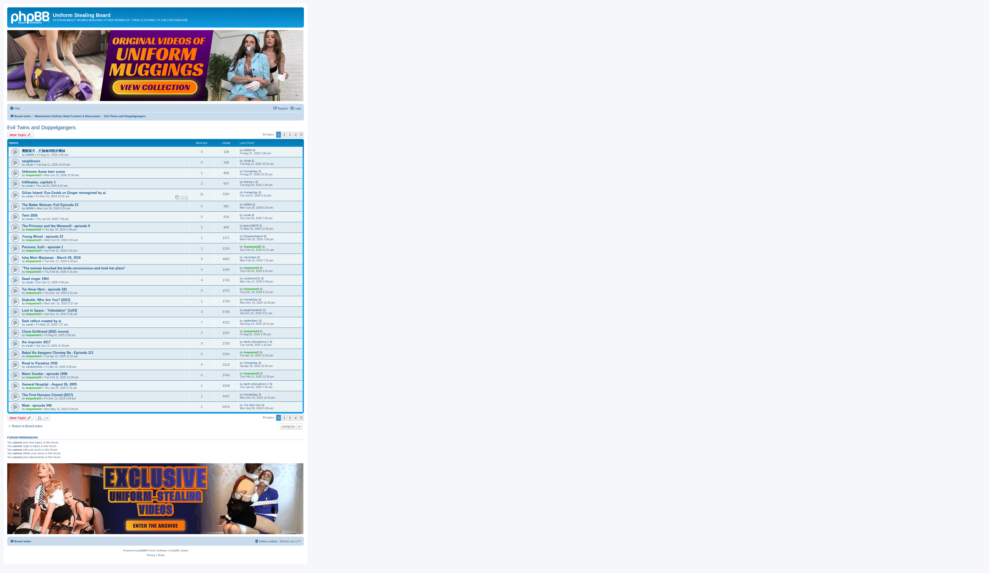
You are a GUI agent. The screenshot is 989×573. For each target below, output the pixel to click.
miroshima (250, 257)
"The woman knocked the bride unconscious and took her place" (73, 268)
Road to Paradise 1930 (39, 363)
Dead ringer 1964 (35, 279)
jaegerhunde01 (253, 310)
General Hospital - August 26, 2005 (49, 384)
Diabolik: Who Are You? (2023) (46, 300)
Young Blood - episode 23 (42, 236)
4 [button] (295, 134)
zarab (29, 164)
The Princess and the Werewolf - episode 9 (56, 226)
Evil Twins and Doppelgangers (41, 127)
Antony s (249, 181)
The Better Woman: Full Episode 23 (50, 205)
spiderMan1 (251, 320)
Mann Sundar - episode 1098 (44, 374)
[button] (301, 135)
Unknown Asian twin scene (43, 172)
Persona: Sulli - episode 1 (42, 247)
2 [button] (284, 134)
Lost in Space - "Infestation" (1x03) (49, 310)
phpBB (142, 550)
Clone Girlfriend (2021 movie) (45, 331)
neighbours (31, 161)
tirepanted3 (33, 175)
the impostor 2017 (36, 342)
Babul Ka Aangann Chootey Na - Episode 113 (57, 353)
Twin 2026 (30, 215)
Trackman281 (252, 246)
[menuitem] (15, 108)
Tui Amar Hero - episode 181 (44, 289)
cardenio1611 (252, 278)
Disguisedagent (253, 236)
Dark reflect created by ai (41, 321)
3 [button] (290, 134)
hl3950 (30, 154)
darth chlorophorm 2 (256, 341)
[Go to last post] (254, 150)
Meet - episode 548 (37, 405)
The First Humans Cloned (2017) (47, 395)
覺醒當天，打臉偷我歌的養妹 (43, 151)
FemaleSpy (251, 171)
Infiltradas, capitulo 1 (39, 182)
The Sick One (252, 405)
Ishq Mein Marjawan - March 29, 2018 (51, 258)
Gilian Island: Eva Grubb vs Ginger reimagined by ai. (64, 193)
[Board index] (30, 16)
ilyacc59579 (251, 225)
